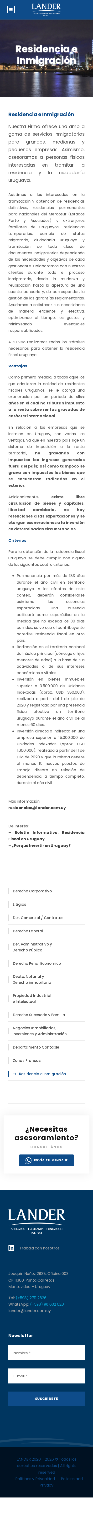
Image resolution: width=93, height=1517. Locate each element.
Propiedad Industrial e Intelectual (32, 998)
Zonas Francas (27, 1060)
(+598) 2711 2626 (31, 1298)
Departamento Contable (36, 1047)
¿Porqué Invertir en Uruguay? (41, 845)
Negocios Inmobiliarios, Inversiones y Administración (40, 1031)
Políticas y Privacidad (35, 1479)
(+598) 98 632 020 (47, 1304)
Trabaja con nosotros (39, 1248)
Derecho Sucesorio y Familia (39, 1014)
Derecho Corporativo (32, 891)
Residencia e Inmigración (42, 1073)
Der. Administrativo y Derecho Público (32, 947)
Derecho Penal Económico (37, 963)
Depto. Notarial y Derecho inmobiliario (32, 979)
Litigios (19, 904)
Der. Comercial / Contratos (38, 917)
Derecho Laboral (28, 931)
